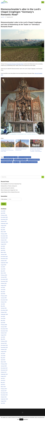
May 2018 (3, 357)
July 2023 (3, 266)
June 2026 (3, 211)
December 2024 (4, 235)
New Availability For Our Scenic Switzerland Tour (11, 183)
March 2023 (3, 273)
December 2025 (4, 217)
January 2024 (4, 254)
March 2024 (3, 252)
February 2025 (4, 233)
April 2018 (3, 359)
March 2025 (3, 231)
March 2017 (3, 386)
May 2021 (3, 306)
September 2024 (4, 242)
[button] (22, 412)
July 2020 (3, 316)
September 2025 (4, 223)
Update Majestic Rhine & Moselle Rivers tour (10, 192)
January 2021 (4, 308)
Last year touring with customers (7, 187)
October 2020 (4, 312)
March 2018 (3, 361)
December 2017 (4, 368)
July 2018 (3, 353)
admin (3, 17)
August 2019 (3, 335)
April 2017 (3, 384)
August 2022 (3, 285)
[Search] (42, 177)
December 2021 (4, 299)
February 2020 (4, 324)
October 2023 (4, 260)
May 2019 (3, 339)
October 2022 (4, 283)
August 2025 (3, 225)
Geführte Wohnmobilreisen (33, 159)
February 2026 (4, 215)
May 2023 (3, 271)
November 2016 (4, 394)
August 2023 (3, 264)
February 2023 (4, 275)
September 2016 (4, 399)
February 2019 (4, 341)
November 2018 (4, 347)
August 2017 (3, 376)
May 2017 (3, 382)
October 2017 (4, 372)
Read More (25, 419)
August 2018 (3, 351)
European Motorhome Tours (20, 159)
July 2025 (3, 227)
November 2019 (4, 330)
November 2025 (4, 219)
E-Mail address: (4, 199)
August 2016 (3, 401)
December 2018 (4, 345)
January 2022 (4, 297)
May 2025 (3, 229)
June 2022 (3, 289)
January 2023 (4, 277)
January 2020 (4, 326)
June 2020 (3, 318)
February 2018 (4, 363)
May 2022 (3, 291)
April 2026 (3, 213)
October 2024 (4, 240)
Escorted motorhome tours (7, 159)
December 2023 (4, 256)
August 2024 (3, 244)
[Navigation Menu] (42, 2)
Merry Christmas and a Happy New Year (9, 190)
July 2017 (3, 378)
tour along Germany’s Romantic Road (15, 63)
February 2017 (4, 388)
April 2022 (3, 293)
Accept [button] (21, 419)
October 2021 (4, 302)
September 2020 (4, 314)
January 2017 (4, 390)
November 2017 (4, 370)
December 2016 (4, 392)
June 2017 (3, 380)
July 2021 (3, 304)
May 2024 (3, 248)
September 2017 (4, 374)
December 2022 (4, 279)
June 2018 (3, 355)
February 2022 (4, 295)
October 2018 (4, 349)
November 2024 (4, 237)
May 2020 (3, 320)
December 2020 (4, 310)
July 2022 (3, 287)
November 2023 (4, 258)
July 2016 (3, 403)
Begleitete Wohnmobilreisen (24, 157)
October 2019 (4, 332)
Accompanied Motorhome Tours (10, 157)
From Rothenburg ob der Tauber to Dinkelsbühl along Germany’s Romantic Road (22, 149)
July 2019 (3, 337)
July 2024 (3, 246)
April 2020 (3, 322)
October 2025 (4, 221)
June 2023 (3, 268)
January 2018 (4, 366)
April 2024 (3, 250)
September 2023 (4, 262)
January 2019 (4, 343)
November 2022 (4, 281)
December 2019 (4, 328)
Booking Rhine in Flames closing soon (9, 185)
